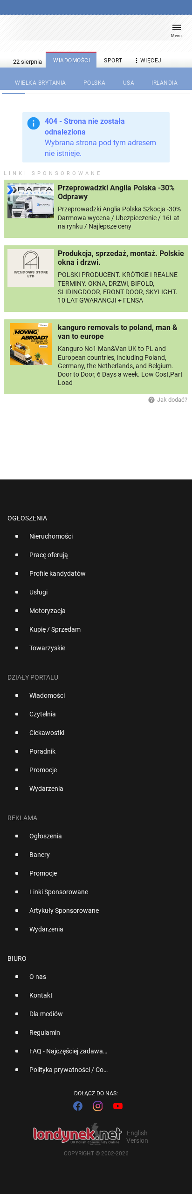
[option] (92, 540)
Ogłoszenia (27, 518)
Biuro (17, 958)
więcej (147, 60)
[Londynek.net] (92, 31)
